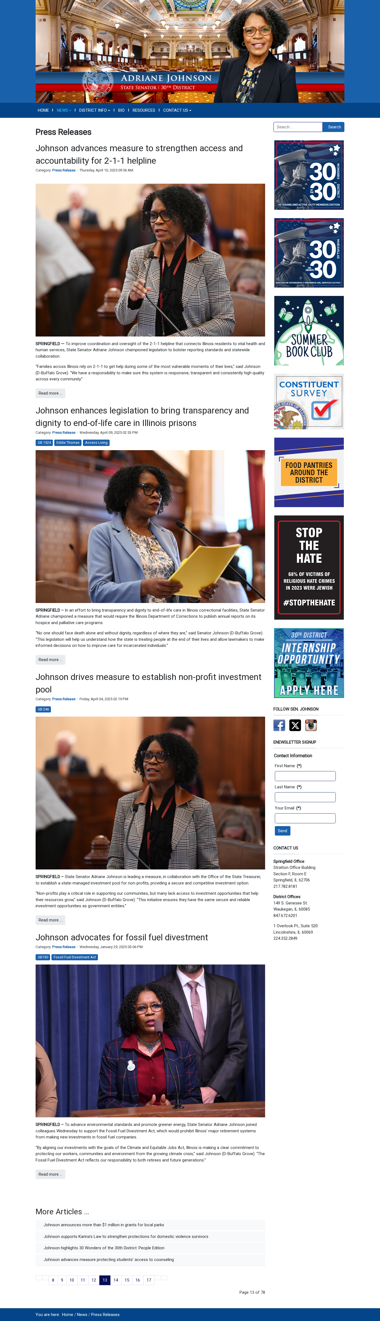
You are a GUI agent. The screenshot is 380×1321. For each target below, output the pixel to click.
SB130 (43, 957)
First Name (288, 765)
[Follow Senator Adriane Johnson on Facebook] (279, 724)
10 (72, 1280)
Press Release (63, 170)
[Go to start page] (39, 1277)
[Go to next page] (157, 1277)
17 (149, 1280)
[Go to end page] (164, 1277)
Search (334, 126)
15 (127, 1280)
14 (115, 1280)
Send (282, 830)
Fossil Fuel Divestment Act (75, 957)
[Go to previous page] (45, 1277)
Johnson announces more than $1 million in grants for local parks (103, 1224)
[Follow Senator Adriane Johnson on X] (295, 724)
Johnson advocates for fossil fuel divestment (122, 937)
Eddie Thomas (68, 442)
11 (83, 1280)
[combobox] (298, 127)
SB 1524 (44, 442)
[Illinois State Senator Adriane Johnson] (190, 51)
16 (137, 1280)
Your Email (288, 808)
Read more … (50, 393)
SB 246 (43, 709)
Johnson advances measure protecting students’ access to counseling (108, 1259)
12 (94, 1280)
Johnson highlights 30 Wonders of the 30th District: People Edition (103, 1247)
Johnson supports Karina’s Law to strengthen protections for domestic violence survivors (125, 1236)
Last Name (288, 786)
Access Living (96, 442)
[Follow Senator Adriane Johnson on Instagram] (311, 724)
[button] (64, 110)
